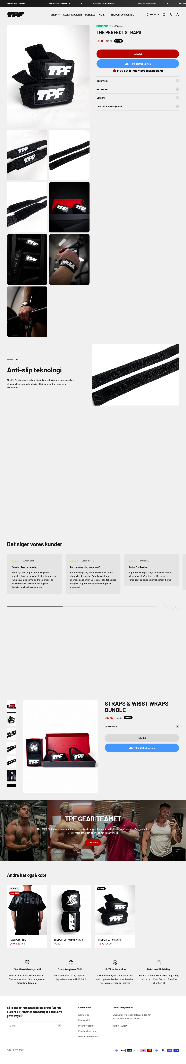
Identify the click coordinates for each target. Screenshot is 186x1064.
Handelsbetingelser (88, 1036)
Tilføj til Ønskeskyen (140, 63)
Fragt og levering (87, 1031)
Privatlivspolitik (86, 1025)
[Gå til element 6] (11, 776)
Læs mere (93, 842)
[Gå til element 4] (11, 748)
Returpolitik (84, 1020)
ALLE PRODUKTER (72, 14)
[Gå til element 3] (11, 734)
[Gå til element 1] (11, 706)
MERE (101, 14)
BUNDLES (90, 14)
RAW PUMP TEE (18, 939)
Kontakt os (83, 1014)
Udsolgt (138, 54)
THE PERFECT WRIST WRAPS (69, 939)
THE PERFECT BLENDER (123, 14)
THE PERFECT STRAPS (109, 939)
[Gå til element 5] (11, 762)
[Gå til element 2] (11, 720)
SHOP (54, 14)
